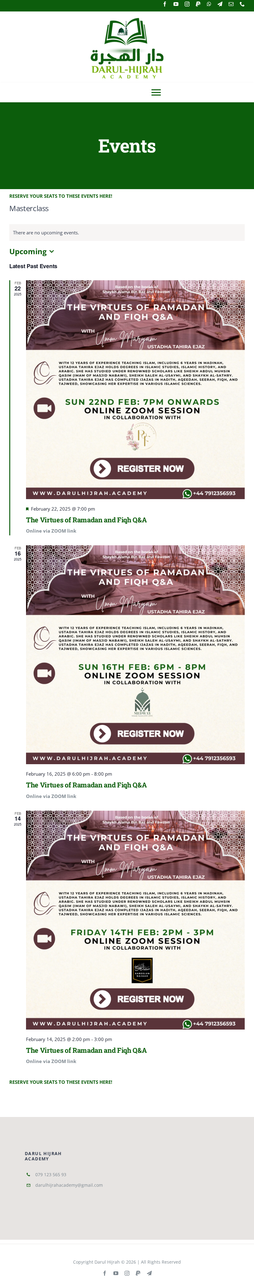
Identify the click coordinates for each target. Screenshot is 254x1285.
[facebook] (164, 4)
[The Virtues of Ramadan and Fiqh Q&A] (135, 389)
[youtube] (175, 4)
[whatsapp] (209, 4)
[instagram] (187, 4)
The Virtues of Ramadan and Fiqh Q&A (86, 519)
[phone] (242, 4)
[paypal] (198, 4)
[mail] (231, 4)
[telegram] (219, 4)
